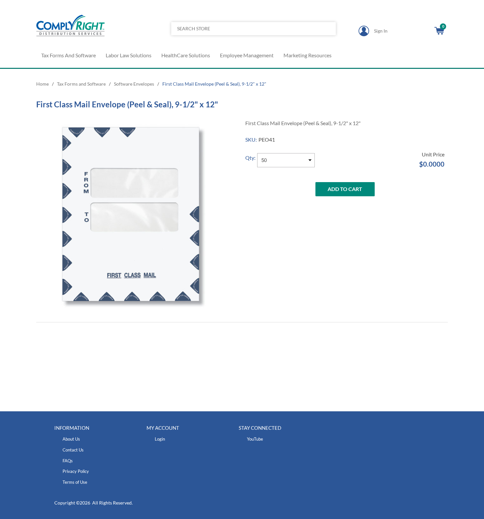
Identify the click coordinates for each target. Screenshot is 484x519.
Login (160, 439)
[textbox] (236, 28)
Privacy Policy (76, 471)
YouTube (255, 439)
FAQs (68, 460)
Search (328, 28)
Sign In (381, 31)
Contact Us (73, 449)
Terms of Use (75, 482)
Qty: (250, 157)
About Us (71, 439)
